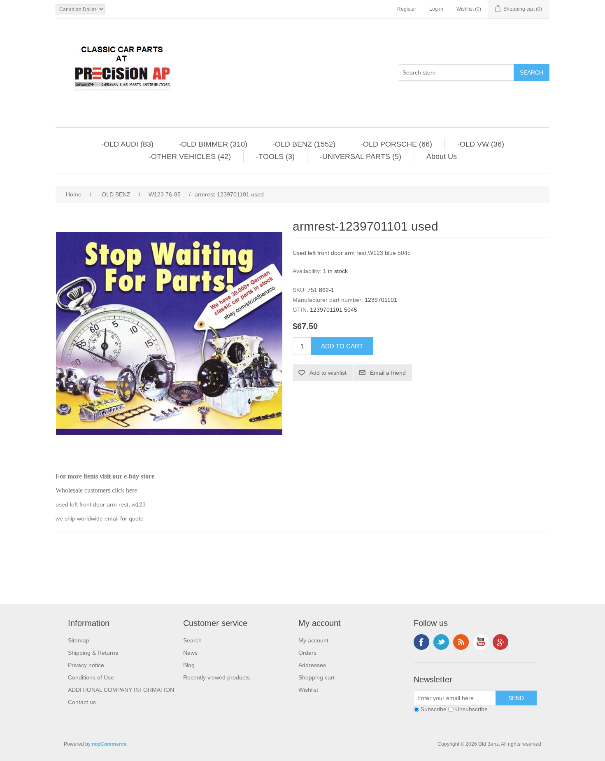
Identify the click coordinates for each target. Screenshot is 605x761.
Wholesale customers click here (96, 490)
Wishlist (308, 689)
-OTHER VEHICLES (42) (190, 156)
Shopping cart (316, 677)
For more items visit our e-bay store (105, 476)
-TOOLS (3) (275, 156)
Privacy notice (86, 665)
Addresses (312, 665)
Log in (436, 9)
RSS (461, 642)
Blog (189, 665)
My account (313, 640)
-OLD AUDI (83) (127, 144)
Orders (307, 652)
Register (406, 9)
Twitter (441, 642)
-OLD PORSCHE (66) (396, 144)
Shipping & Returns (93, 652)
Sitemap (78, 640)
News (190, 652)
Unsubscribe (471, 709)
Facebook (421, 642)
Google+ (500, 642)
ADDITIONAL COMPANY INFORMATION (121, 689)
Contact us (82, 702)
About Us (441, 156)
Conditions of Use (91, 677)
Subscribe (434, 709)
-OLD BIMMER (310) (213, 144)
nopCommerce (109, 744)
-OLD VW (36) (480, 144)
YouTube (481, 642)
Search (192, 640)
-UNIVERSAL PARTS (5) (360, 156)
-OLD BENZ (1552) (303, 144)
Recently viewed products (216, 677)
